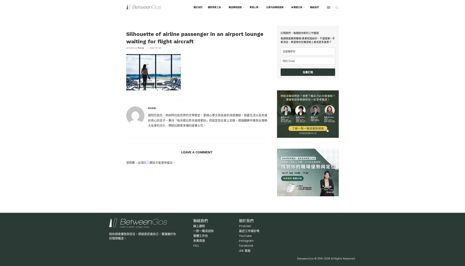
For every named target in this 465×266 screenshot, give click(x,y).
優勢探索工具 (214, 7)
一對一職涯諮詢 (203, 231)
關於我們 (198, 7)
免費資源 (199, 241)
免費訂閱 (308, 72)
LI (244, 251)
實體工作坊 (200, 236)
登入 (146, 162)
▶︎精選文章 (296, 7)
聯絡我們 (314, 7)
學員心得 (254, 7)
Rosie (141, 47)
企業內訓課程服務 (275, 7)
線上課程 (199, 226)
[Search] (337, 7)
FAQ (196, 246)
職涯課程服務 (235, 7)
